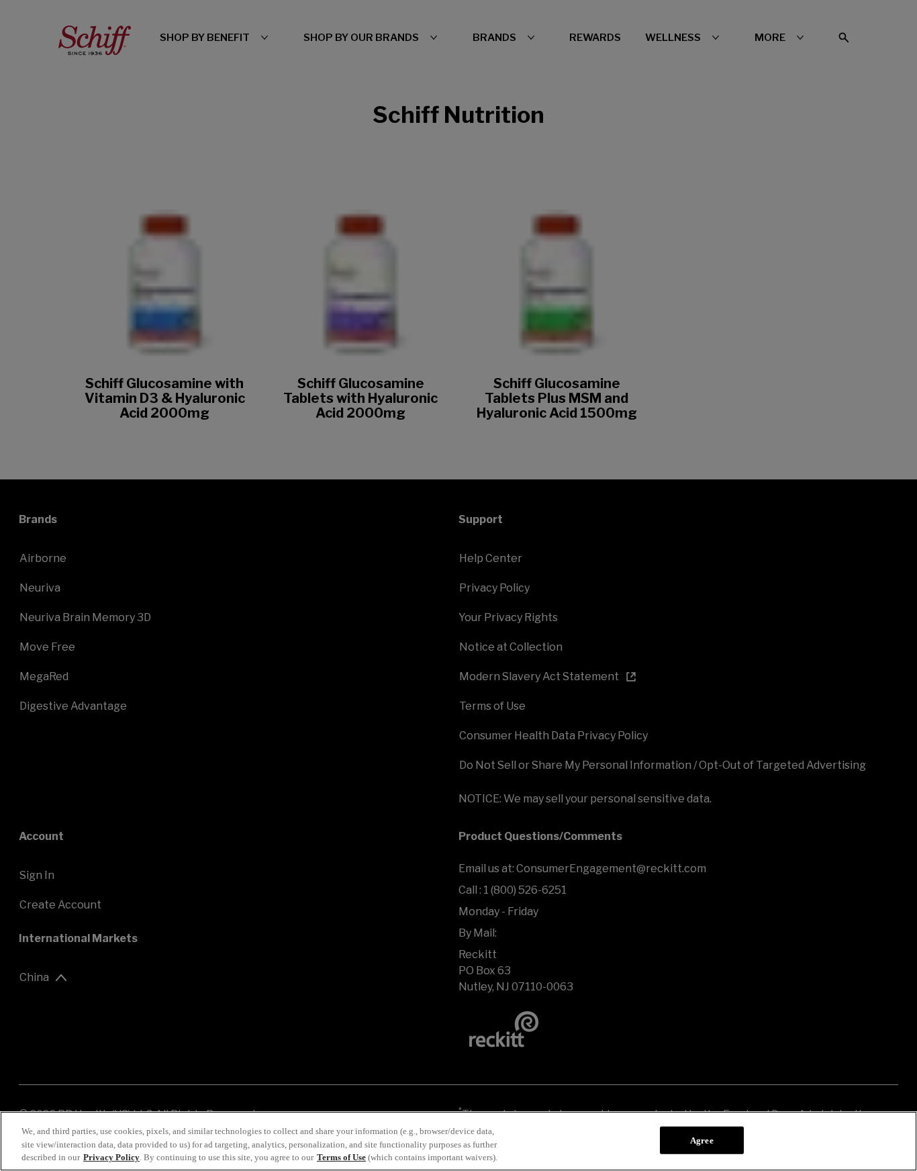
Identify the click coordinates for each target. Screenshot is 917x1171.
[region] (458, 1141)
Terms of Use (341, 1157)
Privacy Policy (111, 1157)
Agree (702, 1140)
